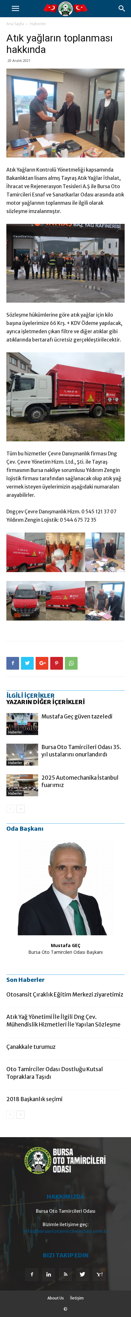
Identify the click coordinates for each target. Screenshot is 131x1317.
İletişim (77, 1298)
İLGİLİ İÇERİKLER (30, 696)
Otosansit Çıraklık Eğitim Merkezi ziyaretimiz (64, 994)
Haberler (38, 23)
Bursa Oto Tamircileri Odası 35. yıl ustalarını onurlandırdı (81, 751)
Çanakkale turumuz (31, 1046)
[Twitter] (82, 1274)
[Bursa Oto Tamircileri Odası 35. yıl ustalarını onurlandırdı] (22, 755)
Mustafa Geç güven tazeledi (77, 716)
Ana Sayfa (15, 23)
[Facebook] (31, 1274)
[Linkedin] (48, 1274)
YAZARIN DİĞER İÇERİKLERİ (45, 702)
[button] (122, 8)
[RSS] (65, 1274)
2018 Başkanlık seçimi (34, 1099)
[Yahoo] (99, 1274)
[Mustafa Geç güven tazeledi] (22, 724)
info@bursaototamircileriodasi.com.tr (65, 1231)
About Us (55, 1298)
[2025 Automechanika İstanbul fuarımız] (22, 785)
